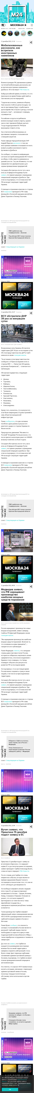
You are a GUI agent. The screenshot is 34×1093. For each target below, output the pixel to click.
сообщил (13, 925)
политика (3, 250)
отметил (16, 651)
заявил (3, 175)
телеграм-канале (20, 355)
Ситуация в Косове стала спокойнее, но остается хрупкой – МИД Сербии (20, 1022)
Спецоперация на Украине (15, 247)
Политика (18, 41)
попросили (8, 192)
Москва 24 (17, 25)
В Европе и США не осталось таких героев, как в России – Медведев (18, 742)
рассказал (16, 143)
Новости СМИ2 (5, 281)
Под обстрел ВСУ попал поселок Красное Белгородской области (20, 237)
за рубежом (10, 1032)
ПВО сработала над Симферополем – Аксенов (17, 232)
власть (3, 764)
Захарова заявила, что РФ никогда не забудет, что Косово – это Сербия (20, 1015)
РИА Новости (24, 90)
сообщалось (10, 421)
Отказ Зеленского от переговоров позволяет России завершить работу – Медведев (19, 749)
